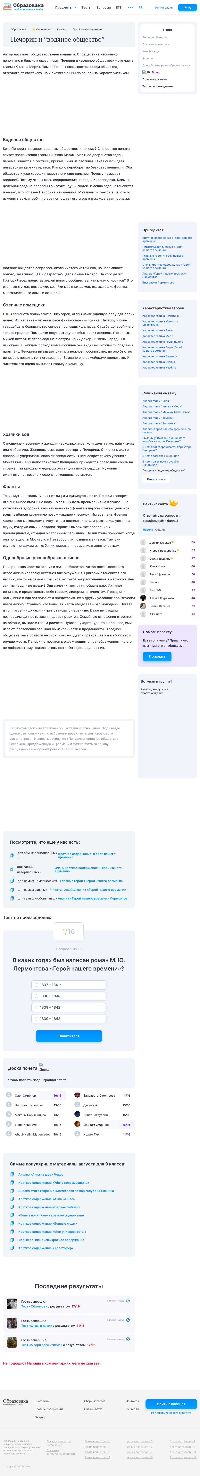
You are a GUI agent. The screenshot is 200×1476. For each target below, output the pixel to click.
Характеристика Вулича (158, 361)
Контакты (132, 1401)
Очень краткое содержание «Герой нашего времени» (88, 869)
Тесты (86, 7)
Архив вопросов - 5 (140, 1441)
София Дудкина (159, 558)
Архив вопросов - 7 (140, 1452)
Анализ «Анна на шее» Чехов (40, 1174)
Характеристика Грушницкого (162, 341)
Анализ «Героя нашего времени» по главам (166, 430)
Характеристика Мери (157, 336)
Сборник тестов (94, 1401)
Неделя (148, 529)
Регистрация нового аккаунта (171, 1412)
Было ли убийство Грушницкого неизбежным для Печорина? (163, 439)
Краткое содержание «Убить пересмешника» (53, 1182)
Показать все (156, 479)
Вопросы (103, 7)
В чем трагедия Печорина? (160, 455)
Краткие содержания (49, 1409)
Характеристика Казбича (159, 367)
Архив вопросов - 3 (97, 1452)
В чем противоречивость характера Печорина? (167, 448)
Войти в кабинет (171, 1404)
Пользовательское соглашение (58, 1443)
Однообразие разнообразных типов (166, 65)
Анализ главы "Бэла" (156, 400)
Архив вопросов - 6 (140, 1446)
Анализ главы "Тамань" (158, 417)
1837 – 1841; (50, 985)
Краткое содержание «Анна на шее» (46, 1199)
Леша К (154, 582)
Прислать (157, 656)
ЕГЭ (118, 7)
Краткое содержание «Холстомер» (46, 1248)
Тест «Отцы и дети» (36, 1326)
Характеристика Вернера (159, 356)
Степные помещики (155, 44)
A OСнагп (155, 614)
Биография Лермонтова (158, 282)
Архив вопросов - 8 (140, 1457)
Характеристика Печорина (160, 315)
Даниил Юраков (160, 542)
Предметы (63, 7)
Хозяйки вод (150, 51)
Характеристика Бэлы (157, 330)
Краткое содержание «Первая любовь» (49, 1207)
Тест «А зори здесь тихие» (41, 1345)
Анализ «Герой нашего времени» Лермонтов (93, 898)
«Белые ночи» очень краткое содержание (51, 1215)
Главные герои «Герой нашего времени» (91, 881)
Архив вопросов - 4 (97, 1457)
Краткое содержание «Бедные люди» (47, 1223)
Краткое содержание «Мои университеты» (52, 1231)
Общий (160, 529)
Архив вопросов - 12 (183, 1457)
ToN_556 (155, 590)
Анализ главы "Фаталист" (159, 423)
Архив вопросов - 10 (183, 1446)
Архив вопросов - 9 (182, 1441)
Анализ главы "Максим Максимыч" (166, 412)
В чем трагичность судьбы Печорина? (160, 463)
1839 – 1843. (51, 1019)
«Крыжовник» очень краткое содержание (51, 1240)
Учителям (132, 1409)
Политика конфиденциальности (60, 1452)
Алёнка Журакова (161, 598)
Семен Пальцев (160, 606)
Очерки (40, 1417)
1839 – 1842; (50, 1007)
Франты (147, 58)
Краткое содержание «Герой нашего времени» (86, 855)
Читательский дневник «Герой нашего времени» (88, 889)
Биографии (42, 1401)
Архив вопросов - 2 (97, 1446)
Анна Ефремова (160, 574)
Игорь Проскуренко (162, 550)
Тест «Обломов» (34, 1306)
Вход (187, 7)
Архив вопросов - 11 (183, 1452)
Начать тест (68, 1036)
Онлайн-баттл (93, 1409)
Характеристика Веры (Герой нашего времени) (162, 349)
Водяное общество (155, 37)
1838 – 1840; (51, 996)
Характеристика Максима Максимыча (160, 323)
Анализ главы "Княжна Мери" (162, 406)
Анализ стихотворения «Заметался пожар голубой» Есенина (66, 1191)
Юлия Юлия (157, 566)
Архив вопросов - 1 (97, 1441)
